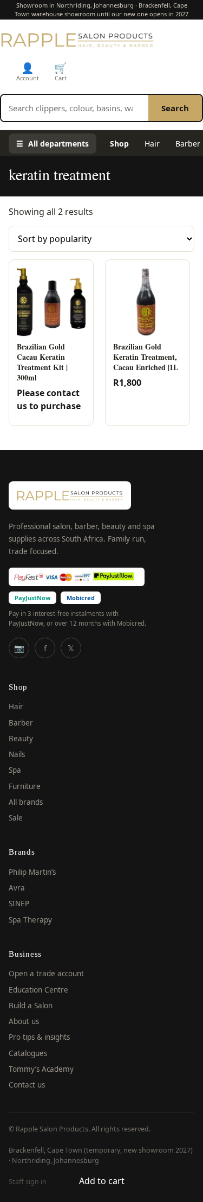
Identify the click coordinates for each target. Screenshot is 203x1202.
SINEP (19, 903)
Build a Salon (31, 1005)
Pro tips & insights (39, 1037)
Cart (60, 71)
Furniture (25, 786)
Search (175, 108)
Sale (16, 818)
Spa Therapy (30, 920)
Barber (21, 723)
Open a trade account (46, 973)
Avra (17, 888)
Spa (15, 770)
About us (24, 1021)
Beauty (21, 738)
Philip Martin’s (32, 872)
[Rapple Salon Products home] (77, 39)
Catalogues (28, 1053)
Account (27, 71)
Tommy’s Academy (41, 1069)
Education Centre (38, 990)
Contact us (27, 1085)
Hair (152, 143)
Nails (17, 754)
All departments (52, 143)
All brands (26, 802)
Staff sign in (28, 1181)
